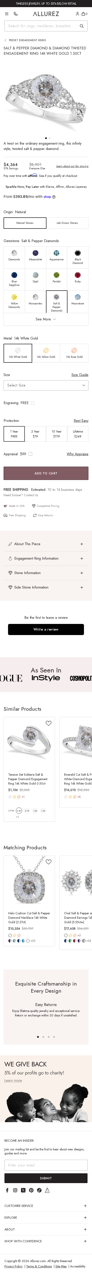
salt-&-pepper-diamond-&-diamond (28, 941)
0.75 (27, 810)
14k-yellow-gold (14, 797)
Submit (46, 1178)
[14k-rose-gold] (19, 797)
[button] (46, 403)
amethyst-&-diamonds (10, 941)
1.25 (43, 810)
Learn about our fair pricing (72, 166)
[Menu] (6, 14)
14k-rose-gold (19, 797)
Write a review (46, 629)
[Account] (77, 14)
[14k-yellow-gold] (14, 797)
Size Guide (79, 374)
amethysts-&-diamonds (79, 941)
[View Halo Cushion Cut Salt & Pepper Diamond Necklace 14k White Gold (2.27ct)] (29, 881)
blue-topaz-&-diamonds (23, 941)
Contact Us (31, 495)
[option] (25, 223)
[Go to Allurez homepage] (46, 14)
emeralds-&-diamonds (70, 941)
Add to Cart (46, 473)
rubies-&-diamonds (75, 941)
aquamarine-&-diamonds (14, 941)
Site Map (61, 1266)
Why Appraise (77, 454)
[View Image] (46, 678)
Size (7, 374)
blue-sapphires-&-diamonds (66, 941)
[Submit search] (82, 26)
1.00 (35, 810)
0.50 (19, 810)
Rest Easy (81, 420)
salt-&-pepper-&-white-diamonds (84, 941)
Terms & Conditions (39, 1266)
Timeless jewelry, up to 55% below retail (46, 3)
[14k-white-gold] (10, 797)
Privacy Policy (13, 1266)
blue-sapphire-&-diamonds (19, 941)
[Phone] (15, 14)
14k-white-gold (10, 797)
